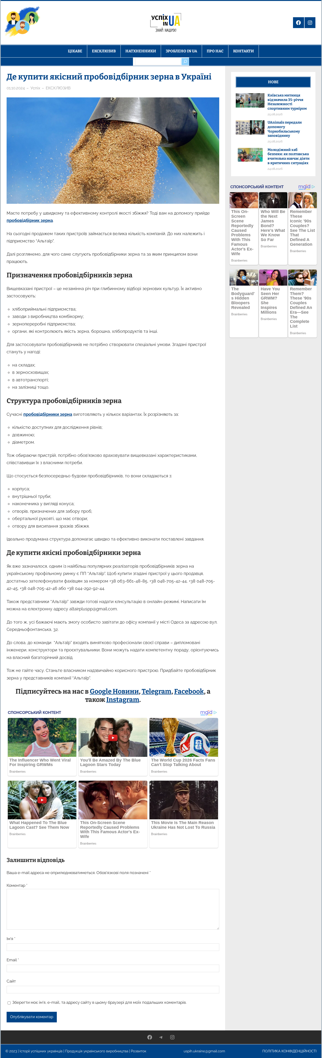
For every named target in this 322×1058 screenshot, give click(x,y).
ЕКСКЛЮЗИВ (58, 88)
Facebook (189, 691)
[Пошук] (185, 61)
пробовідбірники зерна (47, 414)
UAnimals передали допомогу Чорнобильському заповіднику (285, 129)
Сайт (11, 981)
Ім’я (11, 938)
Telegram (156, 691)
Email (13, 960)
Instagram (122, 700)
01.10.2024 (16, 88)
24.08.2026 (275, 169)
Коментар (17, 885)
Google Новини (114, 691)
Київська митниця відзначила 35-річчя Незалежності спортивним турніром (287, 102)
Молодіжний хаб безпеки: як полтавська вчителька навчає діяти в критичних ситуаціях (289, 156)
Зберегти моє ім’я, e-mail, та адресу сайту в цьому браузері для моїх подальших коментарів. (99, 1002)
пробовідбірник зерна (30, 220)
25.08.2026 (275, 114)
